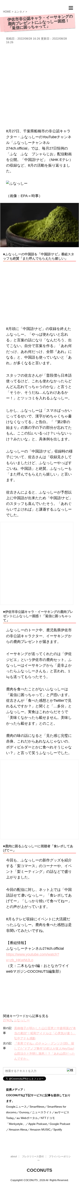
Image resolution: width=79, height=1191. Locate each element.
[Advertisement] (39, 85)
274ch (7, 1020)
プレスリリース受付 (33, 1156)
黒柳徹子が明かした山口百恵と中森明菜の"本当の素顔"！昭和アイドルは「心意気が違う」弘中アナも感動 (45, 1033)
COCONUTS (39, 1170)
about (14, 1156)
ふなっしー (22, 1020)
